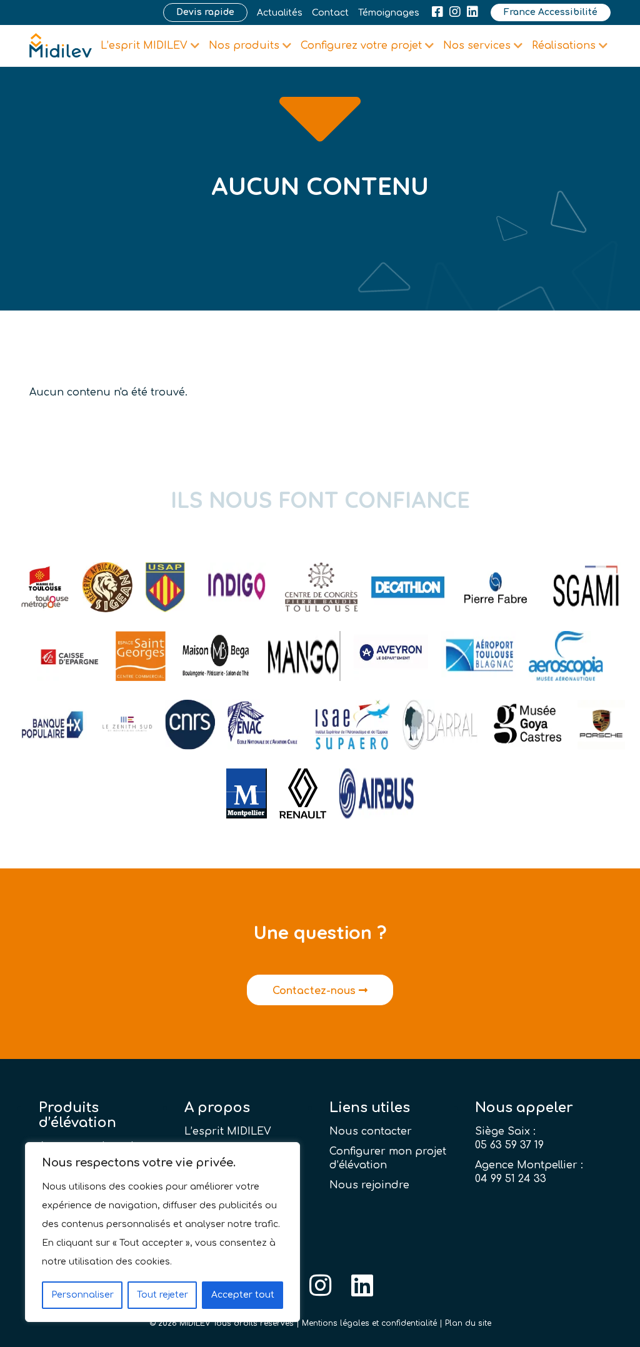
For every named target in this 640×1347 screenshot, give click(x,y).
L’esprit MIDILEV (227, 1131)
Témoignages (388, 12)
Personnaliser (82, 1295)
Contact (330, 12)
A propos (217, 1107)
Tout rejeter (162, 1295)
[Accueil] (60, 45)
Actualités (279, 12)
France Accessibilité (551, 12)
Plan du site (468, 1323)
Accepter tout (242, 1295)
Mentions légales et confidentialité (369, 1323)
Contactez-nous (315, 991)
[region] (162, 1232)
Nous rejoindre (369, 1185)
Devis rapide (205, 12)
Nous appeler (524, 1107)
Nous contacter (370, 1131)
